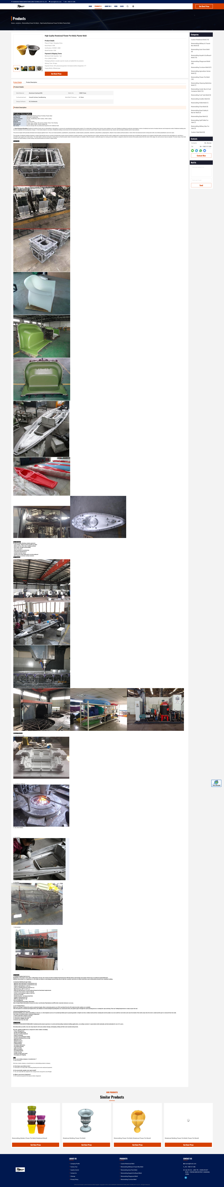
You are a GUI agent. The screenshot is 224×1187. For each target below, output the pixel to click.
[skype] (196, 150)
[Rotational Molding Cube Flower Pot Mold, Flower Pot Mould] (86, 1120)
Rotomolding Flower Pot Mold (30, 23)
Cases (122, 6)
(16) (201, 56)
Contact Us (74, 1173)
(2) (200, 72)
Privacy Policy (74, 1179)
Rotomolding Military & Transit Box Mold (132, 1167)
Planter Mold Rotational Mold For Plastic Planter (180, 1138)
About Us (107, 6)
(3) (199, 111)
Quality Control (75, 1170)
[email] (204, 150)
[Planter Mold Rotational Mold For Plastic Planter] (188, 1120)
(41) (201, 67)
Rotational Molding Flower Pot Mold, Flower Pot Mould (29, 1138)
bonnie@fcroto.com (55, 1)
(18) (200, 78)
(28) (200, 62)
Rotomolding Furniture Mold (128, 1179)
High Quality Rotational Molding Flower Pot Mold (129, 1138)
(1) (199, 103)
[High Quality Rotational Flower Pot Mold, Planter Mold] (28, 49)
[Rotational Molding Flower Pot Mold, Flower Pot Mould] (35, 1120)
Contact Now (201, 155)
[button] (41, 68)
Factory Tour (74, 1167)
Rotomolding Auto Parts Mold (129, 1170)
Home (90, 6)
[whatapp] (200, 150)
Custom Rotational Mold (127, 1163)
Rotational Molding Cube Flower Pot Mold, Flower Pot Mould (81, 1138)
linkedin (185, 1177)
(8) (198, 132)
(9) (200, 44)
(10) (200, 39)
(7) (201, 84)
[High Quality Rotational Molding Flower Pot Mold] (137, 1120)
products (18, 23)
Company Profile (75, 1163)
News (115, 6)
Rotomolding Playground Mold (129, 1176)
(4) (200, 99)
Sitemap (73, 1176)
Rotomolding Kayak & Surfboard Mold (131, 1173)
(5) (201, 95)
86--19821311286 (70, 1)
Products (98, 6)
